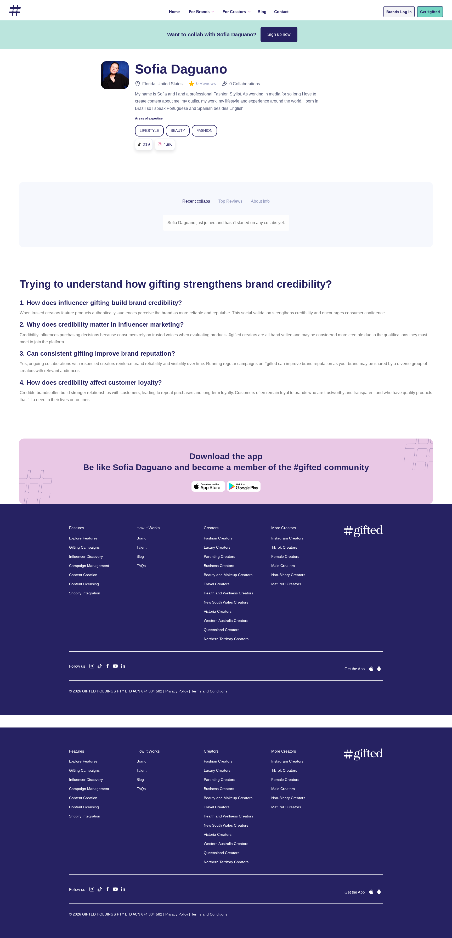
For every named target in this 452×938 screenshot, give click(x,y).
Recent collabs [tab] (196, 201)
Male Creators (283, 566)
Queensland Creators (221, 630)
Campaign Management (89, 566)
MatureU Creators (286, 584)
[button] (200, 11)
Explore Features (83, 538)
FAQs (141, 566)
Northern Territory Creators (226, 639)
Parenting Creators (219, 556)
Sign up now (279, 34)
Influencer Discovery (86, 556)
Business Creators (219, 566)
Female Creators (285, 556)
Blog (262, 11)
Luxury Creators (217, 547)
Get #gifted (430, 12)
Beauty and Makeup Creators (228, 575)
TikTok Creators (284, 547)
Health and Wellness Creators (228, 593)
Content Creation (83, 575)
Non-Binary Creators (288, 575)
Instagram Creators (287, 538)
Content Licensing (84, 584)
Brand (141, 538)
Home (174, 11)
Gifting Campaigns (84, 547)
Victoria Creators (217, 611)
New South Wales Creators (226, 602)
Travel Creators (216, 584)
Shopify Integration (84, 593)
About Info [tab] (260, 201)
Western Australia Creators (226, 620)
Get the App (354, 669)
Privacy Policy (176, 691)
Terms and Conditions (209, 691)
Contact (281, 11)
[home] (15, 10)
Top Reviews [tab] (230, 201)
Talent (141, 547)
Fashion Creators (218, 538)
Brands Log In (399, 12)
